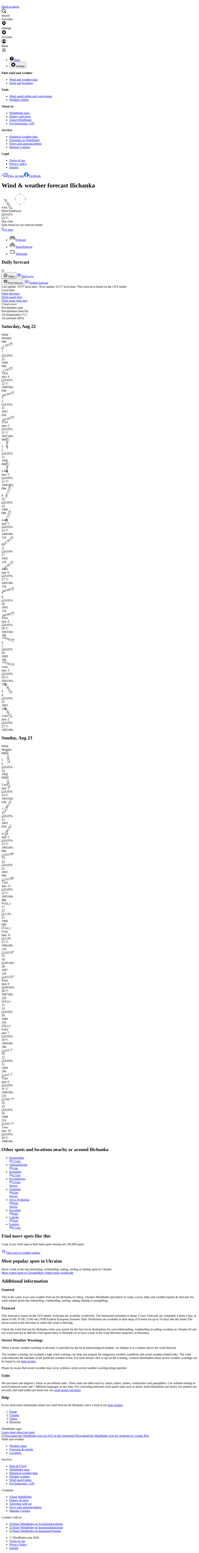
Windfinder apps (19, 113)
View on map (16, 176)
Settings (20, 66)
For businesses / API (21, 123)
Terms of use (17, 160)
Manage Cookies (19, 147)
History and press (20, 116)
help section (28, 1361)
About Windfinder (20, 120)
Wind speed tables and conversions (30, 96)
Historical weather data (23, 136)
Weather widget (19, 99)
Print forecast (15, 282)
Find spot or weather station (23, 1252)
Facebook (35, 176)
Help (17, 60)
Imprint (13, 167)
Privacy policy (18, 164)
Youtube (56, 1531)
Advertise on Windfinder (24, 140)
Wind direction (11, 293)
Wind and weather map (23, 79)
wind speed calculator (67, 1390)
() (12, 297)
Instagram (57, 1527)
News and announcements (25, 143)
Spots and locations (21, 83)
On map (8, 229)
